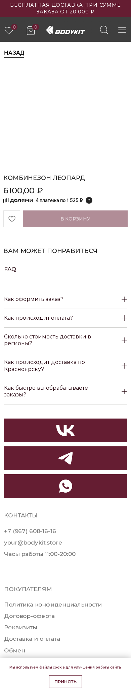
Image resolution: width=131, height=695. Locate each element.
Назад (14, 52)
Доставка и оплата (32, 638)
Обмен (14, 650)
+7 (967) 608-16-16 (30, 530)
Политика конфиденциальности (53, 604)
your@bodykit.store (33, 542)
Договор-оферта (29, 615)
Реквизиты (20, 627)
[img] (104, 30)
